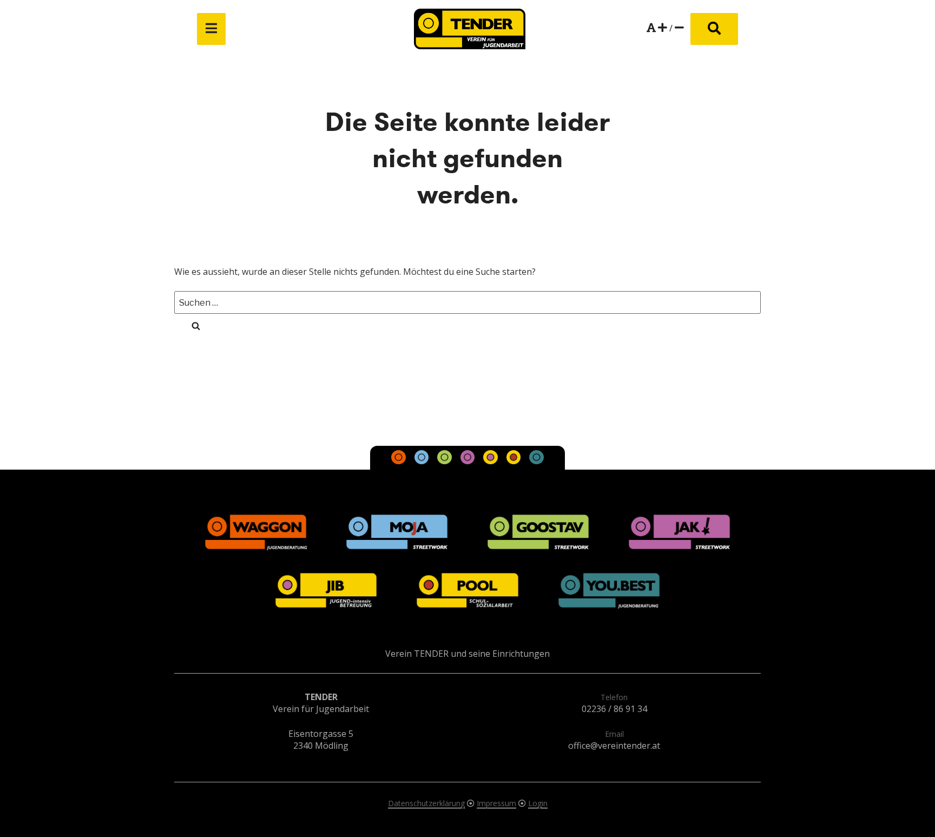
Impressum (496, 803)
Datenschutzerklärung (426, 803)
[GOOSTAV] (445, 461)
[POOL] (514, 461)
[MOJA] (422, 461)
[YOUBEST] (536, 461)
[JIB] (491, 461)
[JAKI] (468, 461)
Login (538, 803)
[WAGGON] (400, 461)
